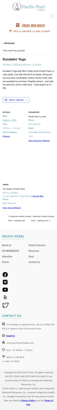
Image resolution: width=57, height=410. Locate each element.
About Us (6, 244)
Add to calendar (16, 99)
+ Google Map (37, 196)
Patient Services (36, 244)
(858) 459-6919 (33, 25)
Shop (31, 256)
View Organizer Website (39, 140)
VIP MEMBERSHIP (10, 250)
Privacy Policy (28, 400)
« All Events (9, 43)
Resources (33, 250)
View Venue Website (12, 207)
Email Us (10, 335)
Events (5, 261)
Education (7, 256)
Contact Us (34, 261)
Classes (6, 136)
